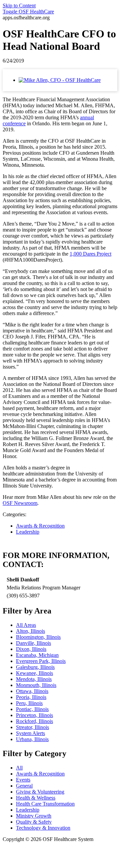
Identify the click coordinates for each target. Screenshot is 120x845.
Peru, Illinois (29, 703)
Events (23, 780)
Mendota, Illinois (34, 679)
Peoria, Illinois (31, 697)
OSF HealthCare (28, 11)
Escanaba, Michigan (37, 655)
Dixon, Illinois (31, 649)
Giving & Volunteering (40, 792)
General (24, 786)
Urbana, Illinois (32, 739)
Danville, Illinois (33, 643)
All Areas (26, 625)
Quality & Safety (34, 822)
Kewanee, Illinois (34, 673)
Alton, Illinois (30, 631)
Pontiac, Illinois (32, 709)
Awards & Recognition (40, 526)
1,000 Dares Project (90, 254)
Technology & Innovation (43, 828)
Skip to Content (19, 5)
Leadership (27, 532)
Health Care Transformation (45, 804)
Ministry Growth (33, 816)
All (19, 767)
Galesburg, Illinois (35, 667)
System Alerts (30, 733)
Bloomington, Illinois (38, 637)
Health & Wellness (35, 798)
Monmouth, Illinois (36, 685)
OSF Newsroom (20, 503)
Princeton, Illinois (34, 715)
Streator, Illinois (32, 727)
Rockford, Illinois (34, 721)
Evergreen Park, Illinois (41, 661)
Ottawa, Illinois (32, 691)
